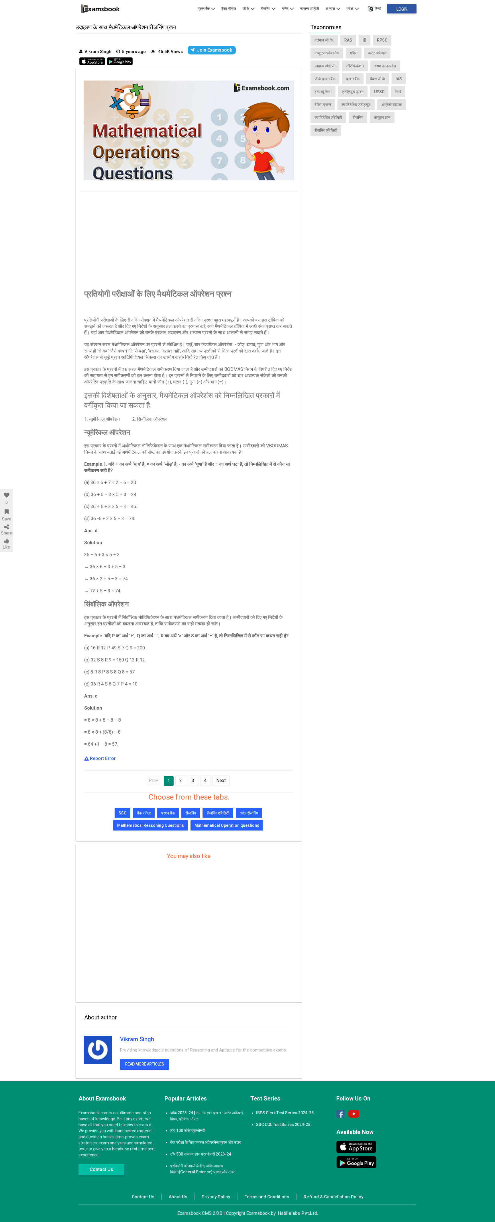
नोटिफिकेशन (355, 66)
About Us (178, 1196)
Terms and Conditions (267, 1196)
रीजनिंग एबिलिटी (218, 813)
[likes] (6, 495)
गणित (285, 9)
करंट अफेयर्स (377, 53)
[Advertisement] (188, 239)
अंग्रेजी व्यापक (391, 104)
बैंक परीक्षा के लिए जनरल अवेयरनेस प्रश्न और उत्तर (205, 1142)
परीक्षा (350, 9)
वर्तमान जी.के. (324, 40)
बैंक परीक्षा (144, 813)
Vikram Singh (137, 1039)
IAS (399, 79)
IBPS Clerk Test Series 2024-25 (285, 1113)
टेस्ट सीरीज (228, 9)
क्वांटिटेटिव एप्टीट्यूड (356, 104)
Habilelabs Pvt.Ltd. (298, 1213)
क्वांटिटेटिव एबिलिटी (328, 117)
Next (221, 780)
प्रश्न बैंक (204, 9)
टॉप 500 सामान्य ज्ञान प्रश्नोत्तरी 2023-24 (200, 1154)
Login (401, 9)
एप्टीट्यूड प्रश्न (353, 91)
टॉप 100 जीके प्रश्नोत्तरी (187, 1130)
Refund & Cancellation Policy (333, 1196)
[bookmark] (6, 512)
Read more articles (144, 1064)
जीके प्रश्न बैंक (325, 79)
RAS (348, 40)
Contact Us (101, 1169)
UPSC (379, 91)
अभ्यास (331, 9)
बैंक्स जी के (377, 79)
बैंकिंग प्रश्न (323, 104)
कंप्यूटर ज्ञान (382, 117)
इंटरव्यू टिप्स (323, 91)
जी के (246, 9)
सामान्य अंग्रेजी (309, 9)
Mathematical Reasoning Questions (150, 825)
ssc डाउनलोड (385, 66)
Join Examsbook (214, 50)
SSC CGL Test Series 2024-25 (283, 1124)
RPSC (382, 40)
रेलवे (398, 91)
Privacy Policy (216, 1196)
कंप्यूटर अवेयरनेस (327, 53)
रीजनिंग (266, 9)
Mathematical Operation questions (227, 825)
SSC (122, 813)
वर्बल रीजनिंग (249, 813)
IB (364, 40)
